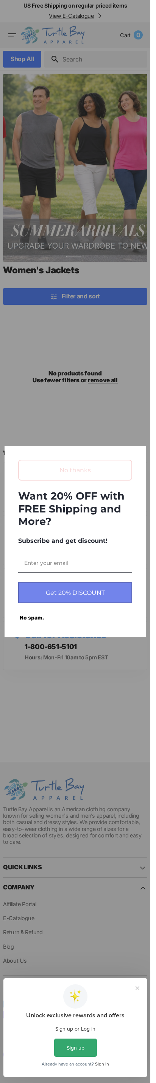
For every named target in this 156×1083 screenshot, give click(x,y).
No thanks (75, 470)
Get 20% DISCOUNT (75, 592)
